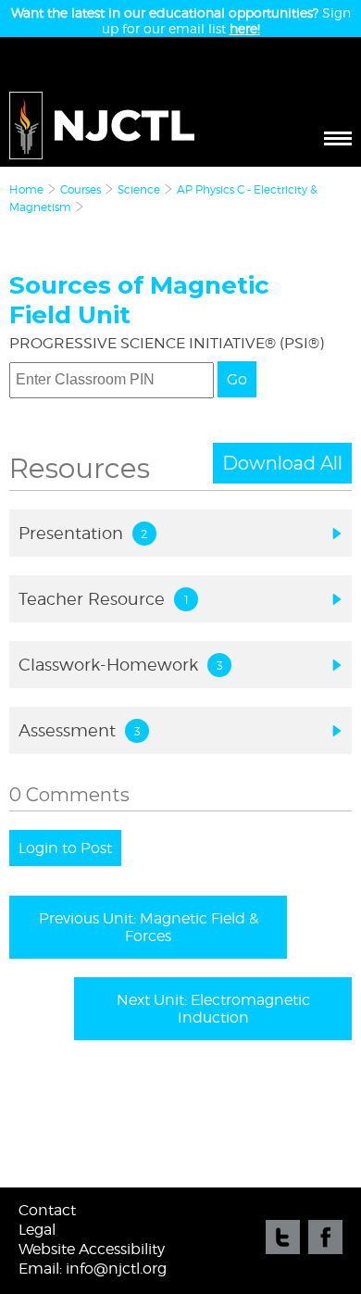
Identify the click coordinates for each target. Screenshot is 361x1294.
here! (245, 28)
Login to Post (65, 848)
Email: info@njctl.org (93, 1268)
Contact (47, 1210)
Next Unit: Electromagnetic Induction (213, 1008)
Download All (282, 463)
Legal (37, 1229)
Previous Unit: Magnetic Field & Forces (148, 927)
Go (237, 379)
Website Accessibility (92, 1249)
